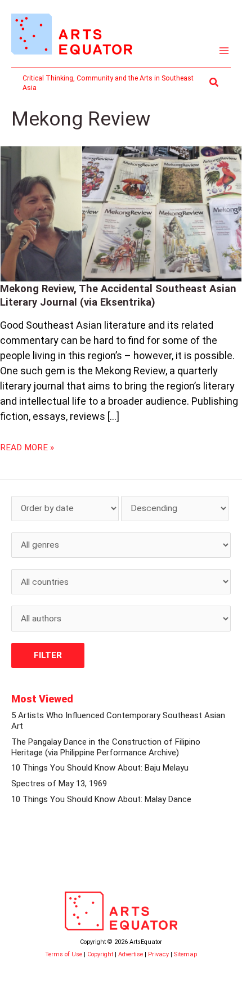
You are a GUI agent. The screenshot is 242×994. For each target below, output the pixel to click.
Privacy (158, 954)
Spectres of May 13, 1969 (59, 783)
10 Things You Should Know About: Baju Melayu (100, 768)
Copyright (100, 954)
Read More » (27, 447)
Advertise (130, 954)
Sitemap (185, 954)
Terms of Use (63, 954)
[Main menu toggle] (224, 51)
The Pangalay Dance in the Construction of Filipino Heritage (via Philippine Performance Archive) (105, 747)
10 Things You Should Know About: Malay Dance (101, 799)
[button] (214, 82)
